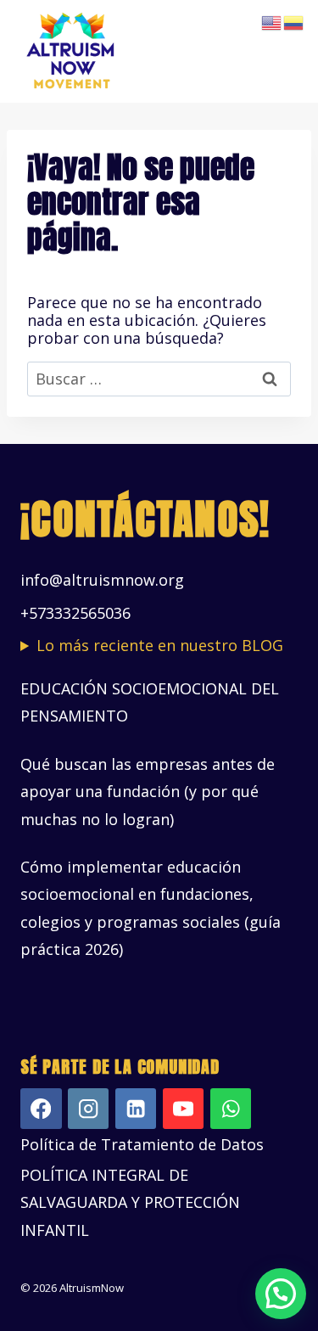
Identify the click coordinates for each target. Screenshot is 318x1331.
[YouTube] (183, 1109)
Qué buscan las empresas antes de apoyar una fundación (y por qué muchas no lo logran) (147, 791)
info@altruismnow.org (102, 580)
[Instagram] (88, 1109)
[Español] (294, 21)
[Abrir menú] (282, 51)
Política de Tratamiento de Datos (142, 1144)
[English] (272, 21)
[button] (280, 1293)
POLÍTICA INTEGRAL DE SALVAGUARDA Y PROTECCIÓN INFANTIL (130, 1202)
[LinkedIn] (136, 1109)
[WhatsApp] (231, 1109)
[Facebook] (41, 1109)
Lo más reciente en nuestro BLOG (159, 645)
